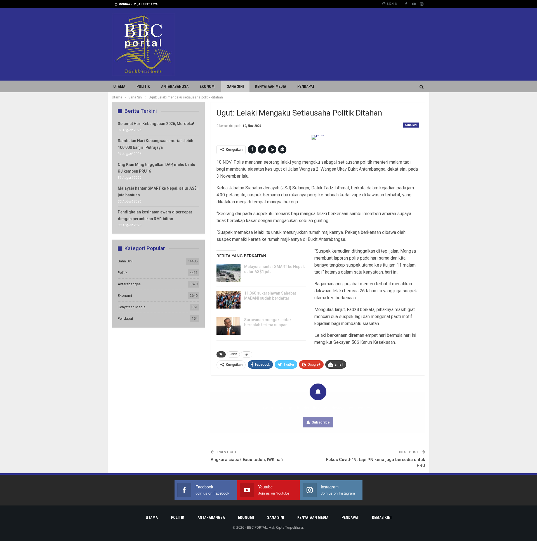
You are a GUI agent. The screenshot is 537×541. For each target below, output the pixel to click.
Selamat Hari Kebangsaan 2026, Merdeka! (156, 123)
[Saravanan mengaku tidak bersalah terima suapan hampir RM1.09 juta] (228, 326)
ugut (246, 354)
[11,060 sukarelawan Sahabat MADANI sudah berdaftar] (228, 300)
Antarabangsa (175, 86)
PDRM (233, 354)
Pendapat (306, 86)
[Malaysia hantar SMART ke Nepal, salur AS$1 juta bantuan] (228, 273)
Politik (143, 86)
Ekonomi (208, 86)
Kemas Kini (382, 517)
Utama (119, 86)
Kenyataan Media (270, 86)
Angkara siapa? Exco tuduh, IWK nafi (247, 459)
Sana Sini (235, 86)
